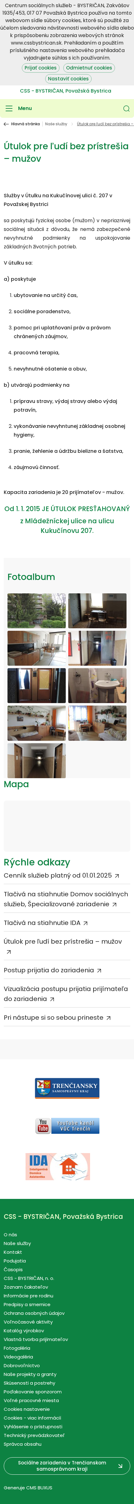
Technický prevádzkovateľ (34, 1435)
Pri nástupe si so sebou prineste (53, 1017)
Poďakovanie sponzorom (33, 1391)
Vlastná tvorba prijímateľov (36, 1339)
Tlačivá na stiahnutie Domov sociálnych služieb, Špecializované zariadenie (66, 899)
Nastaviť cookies (68, 78)
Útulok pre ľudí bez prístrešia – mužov (63, 941)
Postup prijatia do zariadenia (49, 970)
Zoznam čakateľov (26, 1287)
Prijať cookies (41, 68)
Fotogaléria (17, 1348)
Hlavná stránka (25, 124)
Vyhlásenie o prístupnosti (33, 1426)
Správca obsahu (22, 1444)
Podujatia (15, 1260)
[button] (126, 108)
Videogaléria (18, 1356)
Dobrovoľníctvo (22, 1365)
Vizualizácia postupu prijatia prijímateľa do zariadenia (66, 993)
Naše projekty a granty (30, 1374)
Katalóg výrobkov (24, 1330)
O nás (10, 1234)
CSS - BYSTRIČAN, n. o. (29, 1278)
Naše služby (56, 124)
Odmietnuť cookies (89, 68)
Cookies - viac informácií (32, 1418)
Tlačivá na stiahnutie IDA (42, 922)
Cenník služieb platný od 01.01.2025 (58, 875)
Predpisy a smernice (27, 1304)
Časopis (13, 1269)
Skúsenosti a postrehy (29, 1383)
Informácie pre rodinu (28, 1295)
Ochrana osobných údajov (34, 1313)
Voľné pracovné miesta (31, 1400)
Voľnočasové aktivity (28, 1322)
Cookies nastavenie (27, 1409)
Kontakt (13, 1252)
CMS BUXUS (39, 1487)
